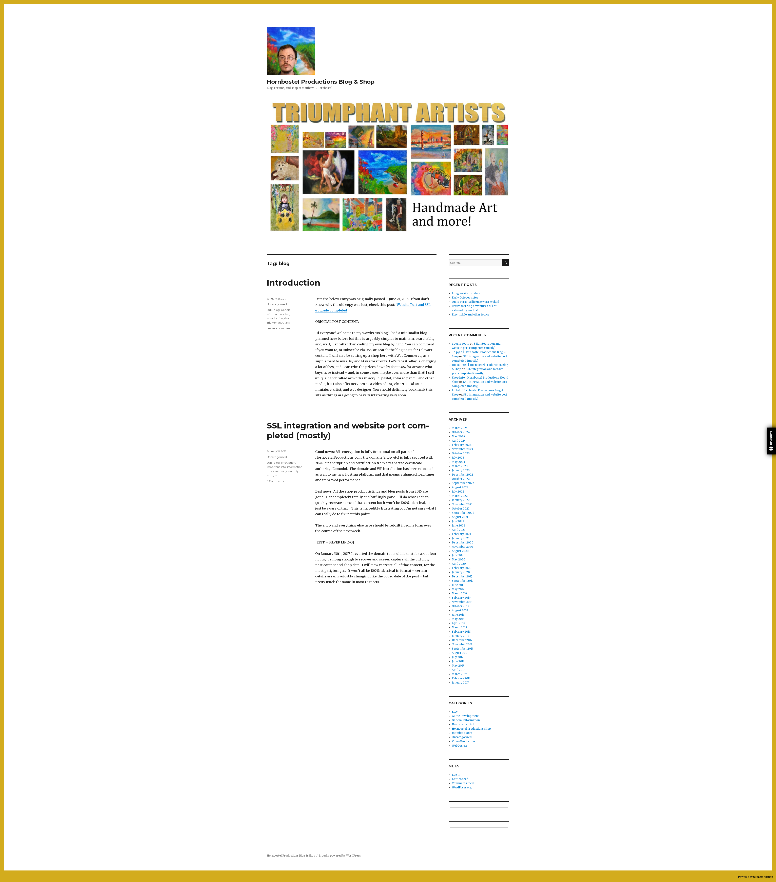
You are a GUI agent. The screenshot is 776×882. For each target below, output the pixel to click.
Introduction (293, 283)
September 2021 (463, 513)
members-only (462, 733)
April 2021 (458, 530)
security (293, 471)
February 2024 (461, 445)
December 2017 (462, 640)
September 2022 (463, 483)
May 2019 (458, 589)
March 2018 (459, 627)
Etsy (455, 711)
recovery (281, 471)
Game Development (465, 716)
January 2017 (460, 682)
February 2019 (461, 597)
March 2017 (459, 674)
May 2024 (458, 436)
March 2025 (459, 428)
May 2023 (458, 462)
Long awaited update (466, 293)
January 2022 (461, 500)
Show (771, 441)
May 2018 (458, 619)
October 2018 (460, 606)
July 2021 (458, 521)
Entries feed (460, 779)
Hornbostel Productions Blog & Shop (320, 81)
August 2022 (460, 487)
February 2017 (461, 678)
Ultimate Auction (763, 876)
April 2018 (458, 623)
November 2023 (462, 449)
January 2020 (461, 572)
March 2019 (459, 593)
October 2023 (461, 453)
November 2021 (462, 504)
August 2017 (459, 653)
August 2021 (460, 517)
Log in (456, 774)
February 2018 (461, 631)
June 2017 (458, 661)
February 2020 (461, 568)
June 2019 (458, 585)
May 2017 (458, 665)
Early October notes (465, 297)
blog (277, 309)
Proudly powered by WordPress (340, 855)
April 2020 (459, 563)
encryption (288, 462)
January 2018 (460, 636)
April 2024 (459, 440)
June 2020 (458, 555)
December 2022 (462, 474)
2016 (269, 309)
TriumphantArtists (278, 322)
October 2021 (460, 508)
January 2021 (460, 538)
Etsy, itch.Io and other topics (470, 314)
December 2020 (462, 542)
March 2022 (460, 496)
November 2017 (462, 644)
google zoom (460, 343)
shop (287, 318)
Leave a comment (279, 328)
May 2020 (458, 559)
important (273, 466)
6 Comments (275, 481)
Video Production (463, 741)
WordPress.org (462, 787)
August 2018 (460, 610)
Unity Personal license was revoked (475, 302)
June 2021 (458, 525)
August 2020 (460, 551)
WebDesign (459, 745)
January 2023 (461, 470)
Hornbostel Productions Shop (471, 728)
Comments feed (463, 783)
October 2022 (461, 479)
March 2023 (460, 466)
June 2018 (458, 614)
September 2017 (462, 648)
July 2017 (457, 657)
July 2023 (458, 457)
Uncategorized (277, 304)
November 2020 (462, 547)
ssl (275, 475)
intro (286, 314)
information (294, 466)
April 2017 (458, 670)
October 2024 (461, 432)
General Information (466, 720)
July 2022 (458, 491)
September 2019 (462, 580)
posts (270, 471)
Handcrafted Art (463, 724)
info (283, 466)
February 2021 (461, 534)
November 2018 (462, 602)
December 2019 (462, 576)
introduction (275, 318)
